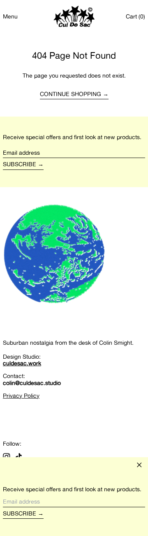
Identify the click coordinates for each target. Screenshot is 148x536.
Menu (10, 16)
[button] (135, 16)
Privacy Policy (21, 395)
